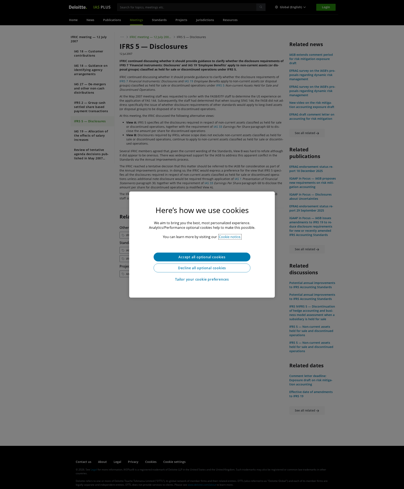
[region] (202, 244)
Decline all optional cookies (202, 267)
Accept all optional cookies (202, 256)
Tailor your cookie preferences (202, 279)
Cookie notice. (230, 236)
